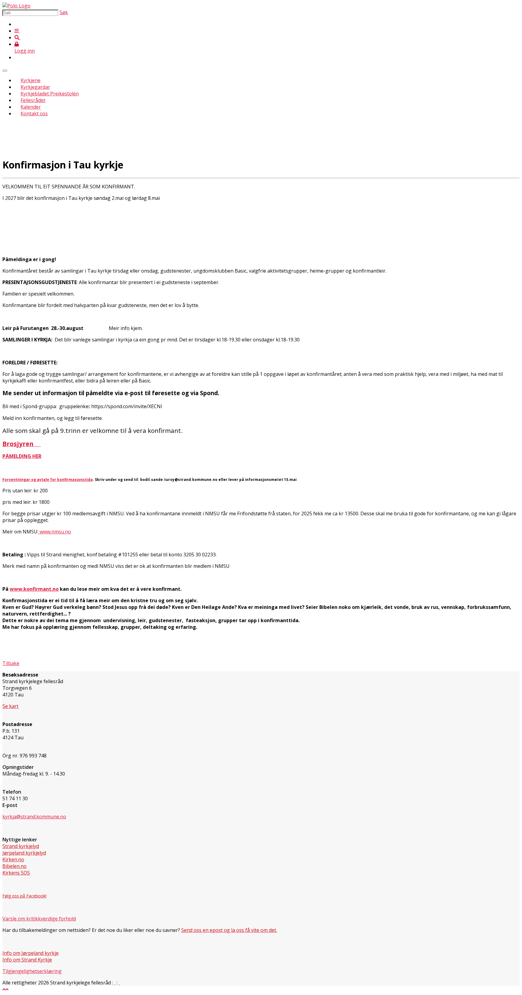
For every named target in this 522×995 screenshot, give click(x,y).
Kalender (31, 107)
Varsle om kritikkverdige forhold (39, 918)
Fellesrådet (33, 100)
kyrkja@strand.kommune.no (34, 816)
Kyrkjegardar (35, 87)
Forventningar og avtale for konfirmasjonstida (47, 479)
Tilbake (10, 663)
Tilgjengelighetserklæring (32, 971)
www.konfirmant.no (34, 589)
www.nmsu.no (54, 531)
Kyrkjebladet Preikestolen (50, 93)
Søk (64, 12)
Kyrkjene (30, 80)
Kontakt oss (34, 113)
